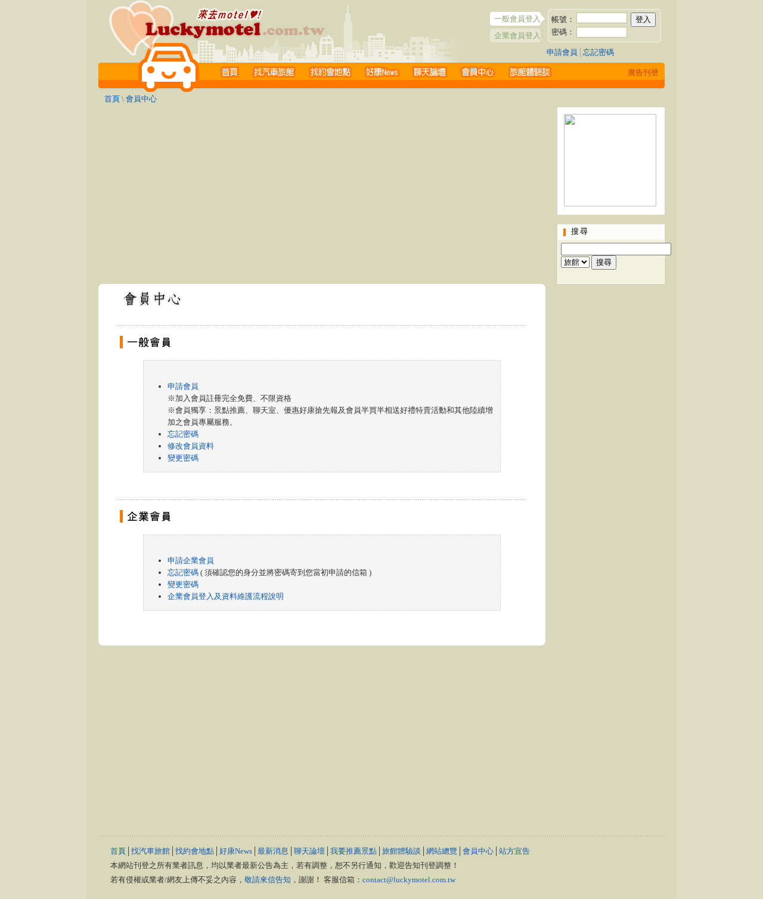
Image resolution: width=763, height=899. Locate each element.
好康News (235, 851)
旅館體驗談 (401, 851)
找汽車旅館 (150, 851)
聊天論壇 (309, 851)
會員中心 (141, 98)
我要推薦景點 (353, 851)
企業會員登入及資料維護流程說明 (226, 596)
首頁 (112, 98)
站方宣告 (514, 851)
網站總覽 (441, 851)
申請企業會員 (191, 560)
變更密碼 (183, 457)
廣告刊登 (643, 72)
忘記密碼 (598, 52)
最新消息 (273, 851)
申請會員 (562, 52)
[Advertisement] (322, 190)
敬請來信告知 (267, 879)
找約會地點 (194, 851)
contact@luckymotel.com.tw (408, 879)
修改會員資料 (191, 445)
